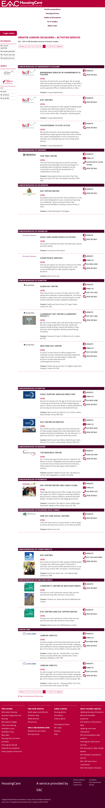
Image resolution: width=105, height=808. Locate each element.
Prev (22, 46)
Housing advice (60, 712)
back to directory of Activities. (31, 696)
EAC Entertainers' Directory (90, 768)
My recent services (8, 55)
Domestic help (33, 715)
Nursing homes (33, 734)
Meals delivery (33, 719)
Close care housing (9, 725)
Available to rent (8, 728)
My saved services (7, 58)
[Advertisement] (61, 57)
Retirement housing (9, 712)
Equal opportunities (95, 782)
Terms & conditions (79, 780)
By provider (5, 98)
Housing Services (52, 13)
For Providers (52, 22)
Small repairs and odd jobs (38, 712)
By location (5, 95)
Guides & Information (52, 17)
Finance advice (59, 719)
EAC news (58, 728)
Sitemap (91, 785)
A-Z (2, 88)
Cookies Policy (77, 785)
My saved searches (8, 51)
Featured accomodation (11, 748)
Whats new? (52, 26)
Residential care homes (37, 731)
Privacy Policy (77, 782)
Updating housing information (91, 712)
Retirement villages (9, 722)
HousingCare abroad (9, 745)
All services (32, 722)
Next (59, 46)
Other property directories (12, 751)
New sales (5, 735)
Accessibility (92, 780)
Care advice (58, 715)
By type (3, 91)
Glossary (57, 731)
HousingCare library (61, 724)
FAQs (56, 734)
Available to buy (8, 732)
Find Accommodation (52, 9)
